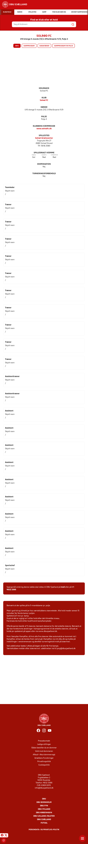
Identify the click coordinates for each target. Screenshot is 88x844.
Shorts (44, 155)
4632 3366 (11, 590)
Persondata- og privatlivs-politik (44, 829)
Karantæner (44, 46)
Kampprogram (29, 46)
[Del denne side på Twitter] (6, 835)
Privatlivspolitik (44, 761)
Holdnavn (44, 88)
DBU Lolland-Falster (44, 816)
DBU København (44, 813)
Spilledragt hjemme (44, 153)
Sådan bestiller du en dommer (44, 748)
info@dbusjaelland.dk (44, 788)
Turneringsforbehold (44, 174)
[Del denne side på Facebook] (2, 835)
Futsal (44, 823)
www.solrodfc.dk (44, 129)
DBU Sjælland (44, 819)
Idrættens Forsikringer (44, 758)
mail (63, 587)
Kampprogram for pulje (63, 46)
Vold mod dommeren (44, 751)
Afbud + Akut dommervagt (44, 755)
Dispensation (44, 164)
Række (44, 107)
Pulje (44, 117)
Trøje (34, 155)
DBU (44, 799)
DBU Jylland (44, 809)
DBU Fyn (44, 806)
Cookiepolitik (44, 765)
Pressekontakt (44, 741)
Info (17, 46)
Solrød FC (44, 100)
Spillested (44, 136)
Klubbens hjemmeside (44, 126)
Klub (44, 98)
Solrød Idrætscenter (44, 138)
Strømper (54, 155)
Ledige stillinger (44, 744)
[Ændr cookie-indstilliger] (3, 840)
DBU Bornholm (44, 802)
